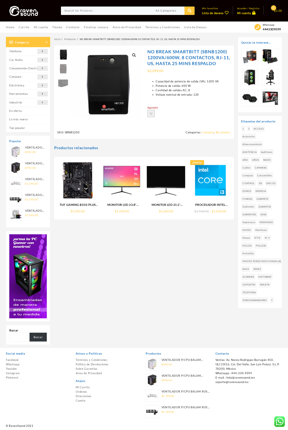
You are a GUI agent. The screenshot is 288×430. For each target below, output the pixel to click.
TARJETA (265, 284)
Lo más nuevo (18, 119)
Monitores (261, 230)
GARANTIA (264, 206)
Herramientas (18, 93)
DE (260, 183)
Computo (15, 76)
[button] (134, 55)
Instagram (13, 373)
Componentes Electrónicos (27, 68)
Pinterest (12, 377)
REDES (257, 269)
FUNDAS (247, 198)
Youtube (11, 368)
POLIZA (247, 245)
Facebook (12, 360)
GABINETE (263, 198)
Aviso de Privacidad (89, 373)
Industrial (15, 102)
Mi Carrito (83, 387)
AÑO (245, 159)
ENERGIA (261, 191)
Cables (246, 167)
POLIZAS (261, 245)
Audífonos (266, 152)
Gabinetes (248, 206)
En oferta (15, 111)
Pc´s (267, 237)
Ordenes (81, 391)
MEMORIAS (266, 222)
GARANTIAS (249, 214)
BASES (267, 159)
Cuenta (80, 400)
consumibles (264, 175)
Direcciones (84, 396)
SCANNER (248, 276)
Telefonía (15, 51)
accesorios (248, 136)
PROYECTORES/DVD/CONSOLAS (261, 261)
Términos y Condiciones (91, 360)
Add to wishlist (151, 113)
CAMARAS (261, 167)
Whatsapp (13, 364)
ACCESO (259, 128)
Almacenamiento (252, 144)
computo (247, 175)
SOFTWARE (265, 276)
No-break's (223, 132)
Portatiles (248, 253)
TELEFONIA (249, 292)
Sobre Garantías (87, 368)
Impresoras (248, 222)
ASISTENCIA (249, 152)
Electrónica (16, 85)
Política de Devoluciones (92, 364)
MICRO (246, 230)
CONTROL (248, 183)
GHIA (263, 214)
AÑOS (255, 159)
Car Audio (16, 60)
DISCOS (271, 183)
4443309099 (272, 29)
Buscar (13, 330)
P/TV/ (257, 237)
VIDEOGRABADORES (254, 300)
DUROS (246, 191)
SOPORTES (249, 284)
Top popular (17, 128)
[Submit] (189, 11)
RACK (245, 269)
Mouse (246, 237)
